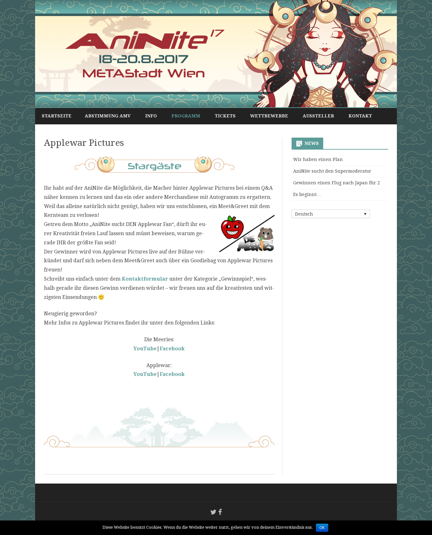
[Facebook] (220, 512)
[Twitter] (213, 512)
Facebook (172, 374)
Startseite (56, 115)
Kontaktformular (145, 279)
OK (322, 528)
